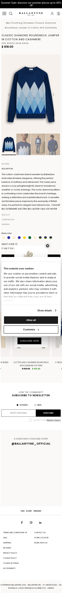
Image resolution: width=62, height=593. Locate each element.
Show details (44, 310)
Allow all (31, 320)
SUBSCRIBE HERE (29, 341)
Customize (29, 329)
